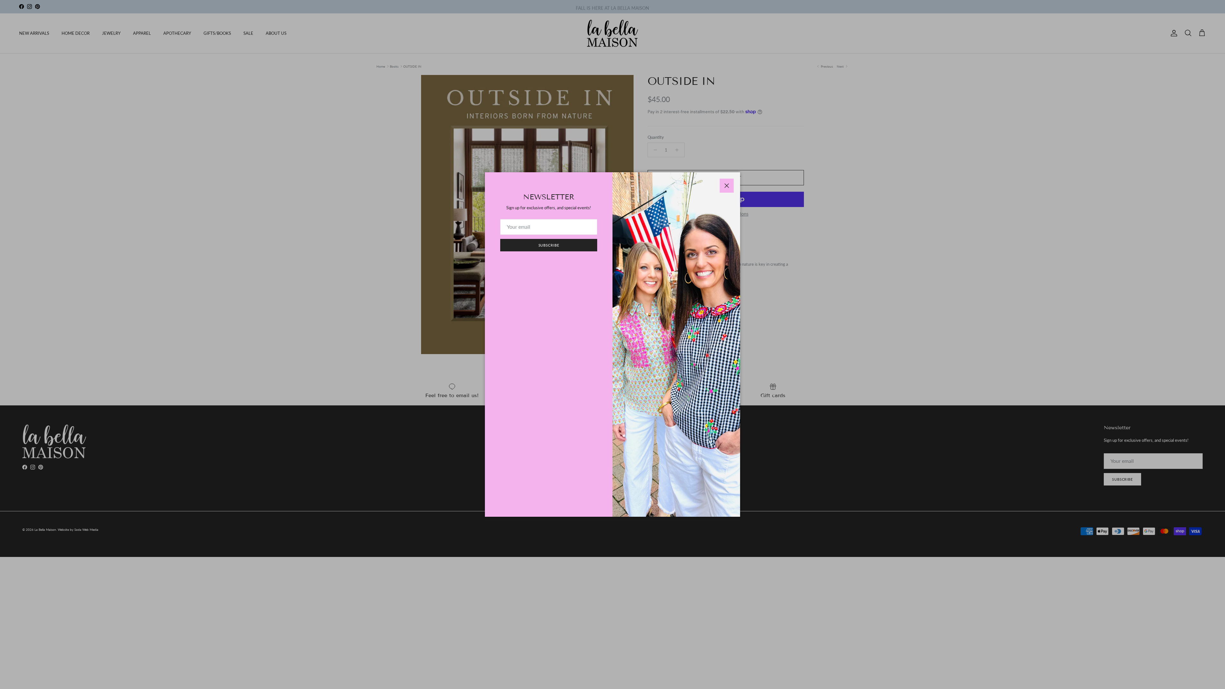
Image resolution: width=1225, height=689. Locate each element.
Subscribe (548, 245)
